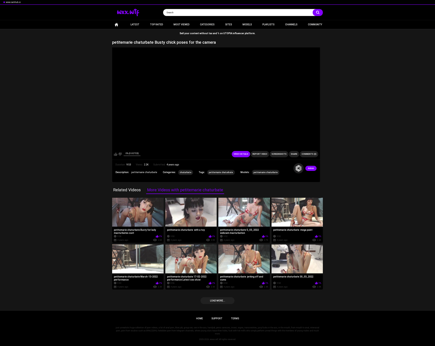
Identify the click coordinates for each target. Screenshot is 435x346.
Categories (207, 24)
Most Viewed (181, 24)
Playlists (268, 24)
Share (294, 154)
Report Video (260, 154)
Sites (228, 24)
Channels (291, 24)
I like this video (115, 154)
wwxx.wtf (214, 339)
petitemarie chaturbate (221, 172)
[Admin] (298, 168)
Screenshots (279, 154)
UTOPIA (227, 33)
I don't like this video (120, 154)
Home (116, 24)
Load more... (217, 300)
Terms (235, 318)
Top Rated (156, 24)
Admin (311, 168)
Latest (134, 24)
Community (315, 24)
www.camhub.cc (13, 2)
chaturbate (185, 172)
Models (247, 24)
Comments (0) (309, 154)
